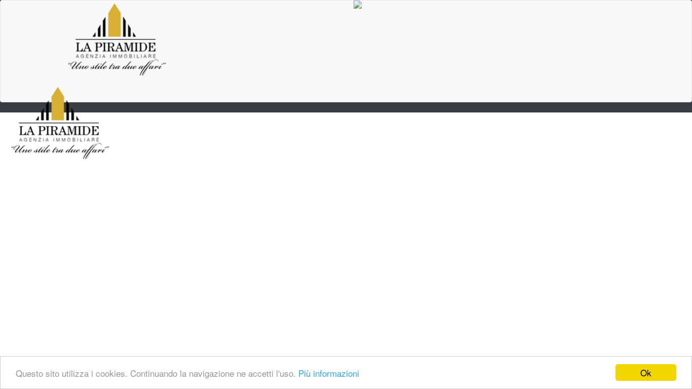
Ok (645, 372)
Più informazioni (328, 373)
